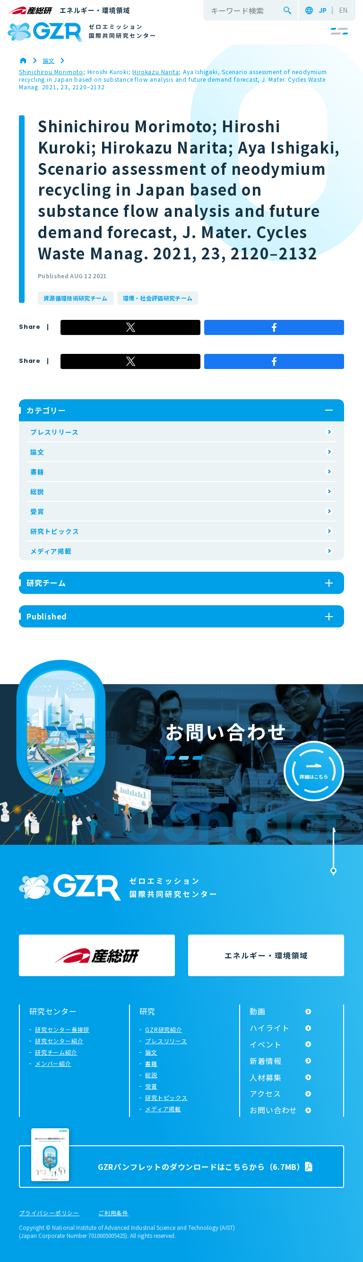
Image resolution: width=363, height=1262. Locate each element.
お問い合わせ (273, 1110)
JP (323, 10)
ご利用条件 (113, 1213)
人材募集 (265, 1077)
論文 (37, 451)
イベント (265, 1044)
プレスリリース (54, 432)
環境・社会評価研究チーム (158, 298)
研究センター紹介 (59, 1041)
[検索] (287, 10)
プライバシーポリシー (49, 1213)
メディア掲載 (51, 551)
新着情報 (265, 1060)
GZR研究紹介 (163, 1029)
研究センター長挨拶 (62, 1029)
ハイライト (269, 1027)
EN (343, 10)
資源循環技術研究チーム (75, 298)
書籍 (37, 471)
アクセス (265, 1093)
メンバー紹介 (53, 1063)
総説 (37, 491)
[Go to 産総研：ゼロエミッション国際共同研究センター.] (28, 60)
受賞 (37, 511)
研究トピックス (54, 531)
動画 (258, 1011)
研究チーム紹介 (56, 1052)
